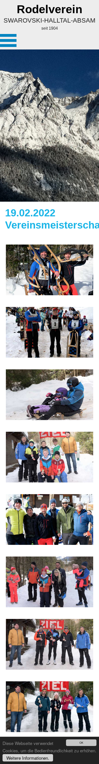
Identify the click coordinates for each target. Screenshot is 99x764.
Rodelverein (49, 9)
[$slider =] (49, 270)
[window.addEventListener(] (49, 332)
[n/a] (8, 40)
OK (81, 742)
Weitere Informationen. (27, 758)
